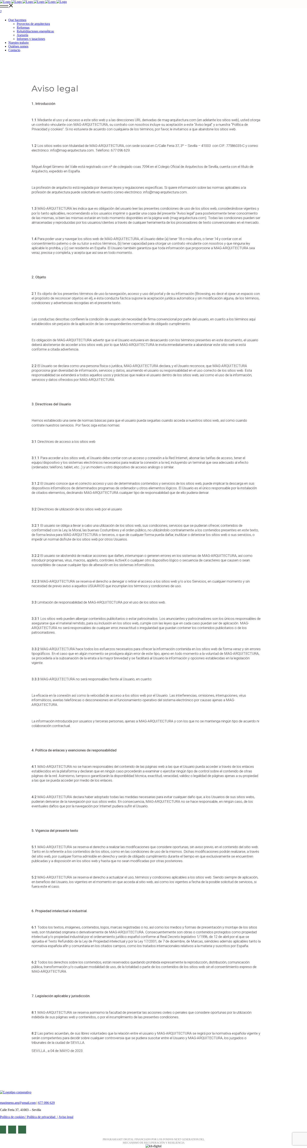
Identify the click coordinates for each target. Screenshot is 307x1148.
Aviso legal (65, 1117)
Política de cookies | (13, 1117)
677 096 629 (46, 1102)
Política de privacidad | (42, 1117)
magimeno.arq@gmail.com (18, 1102)
